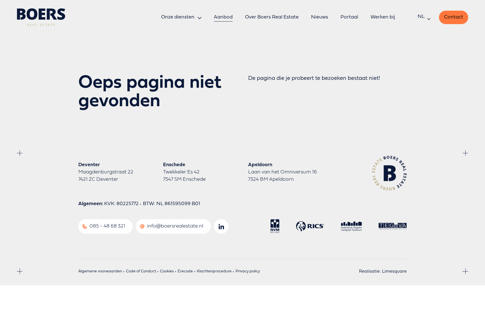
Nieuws (319, 17)
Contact (453, 17)
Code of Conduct (141, 271)
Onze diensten (178, 17)
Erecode (185, 271)
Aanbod (223, 17)
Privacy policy (247, 271)
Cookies (167, 271)
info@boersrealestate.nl (175, 226)
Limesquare (394, 271)
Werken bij (382, 17)
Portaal (349, 17)
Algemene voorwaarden (100, 271)
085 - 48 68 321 (107, 226)
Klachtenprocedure (214, 271)
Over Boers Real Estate (272, 17)
